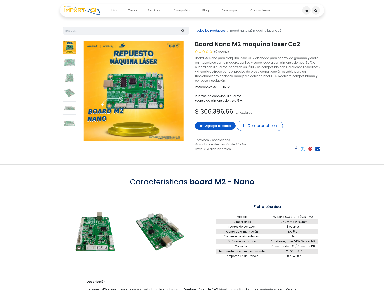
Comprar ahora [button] (261, 125)
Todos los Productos (210, 30)
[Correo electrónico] (317, 149)
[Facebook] (296, 149)
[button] (316, 10)
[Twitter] (303, 149)
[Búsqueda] (183, 31)
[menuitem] (114, 10)
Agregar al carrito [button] (217, 126)
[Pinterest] (310, 149)
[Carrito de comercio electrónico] (306, 10)
